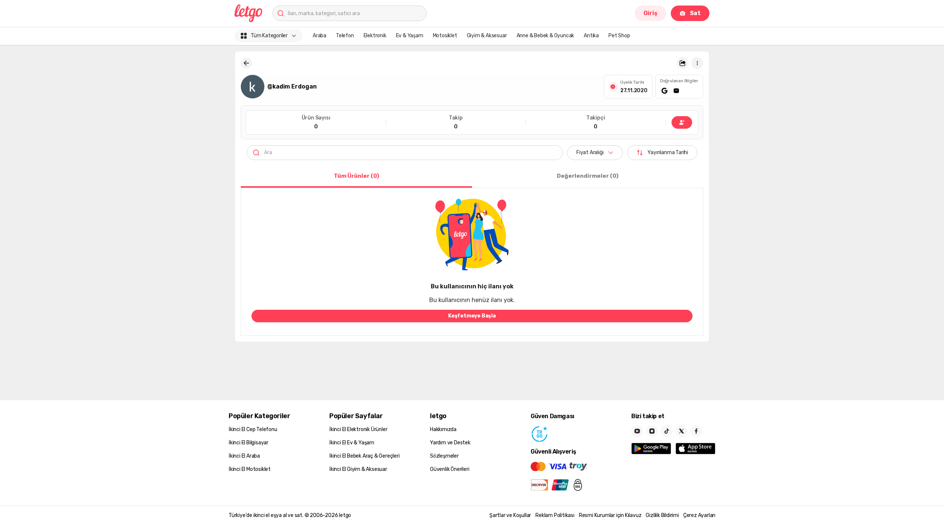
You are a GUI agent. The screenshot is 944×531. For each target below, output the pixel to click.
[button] (682, 63)
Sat (695, 13)
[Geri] (246, 63)
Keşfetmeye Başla (472, 316)
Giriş (650, 13)
